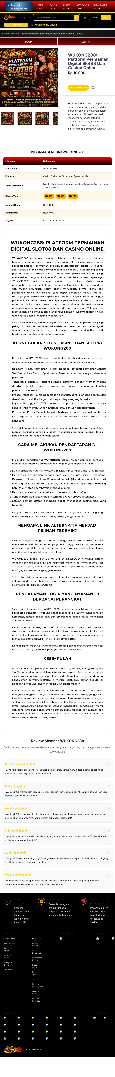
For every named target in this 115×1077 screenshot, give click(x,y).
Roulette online (7, 956)
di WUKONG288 (50, 459)
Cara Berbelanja (36, 951)
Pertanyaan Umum (37, 959)
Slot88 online (9, 943)
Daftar (106, 17)
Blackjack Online (8, 963)
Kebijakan (36, 938)
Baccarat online (7, 949)
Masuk (94, 17)
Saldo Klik (36, 979)
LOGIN (28, 41)
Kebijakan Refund (36, 944)
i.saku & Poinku (35, 992)
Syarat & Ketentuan (36, 999)
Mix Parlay (8, 970)
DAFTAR (86, 41)
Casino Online (9, 938)
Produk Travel (35, 973)
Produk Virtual (35, 966)
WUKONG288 (80, 87)
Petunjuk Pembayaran (37, 985)
